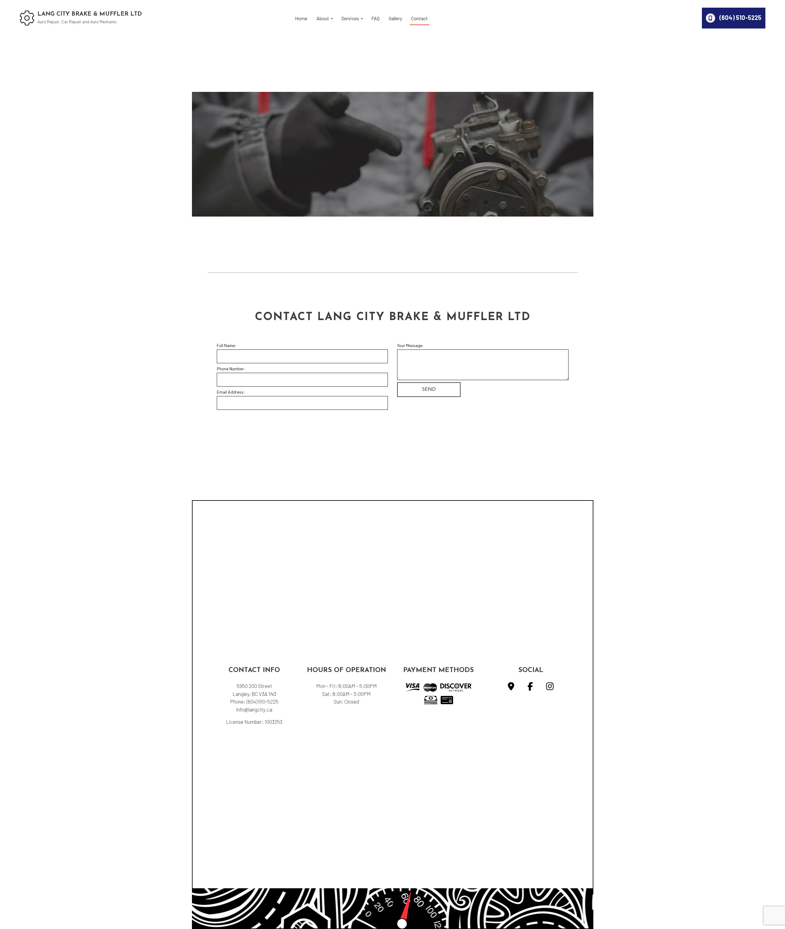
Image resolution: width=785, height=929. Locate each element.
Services (350, 18)
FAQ (375, 18)
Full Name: (226, 345)
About (322, 18)
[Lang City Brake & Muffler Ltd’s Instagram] (550, 687)
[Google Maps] (511, 687)
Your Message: (410, 345)
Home (301, 18)
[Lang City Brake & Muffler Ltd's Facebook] (530, 687)
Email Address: (231, 392)
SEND (429, 389)
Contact (419, 18)
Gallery (395, 18)
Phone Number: (231, 368)
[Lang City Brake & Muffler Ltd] (27, 17)
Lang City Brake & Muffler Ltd (89, 14)
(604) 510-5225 (739, 17)
